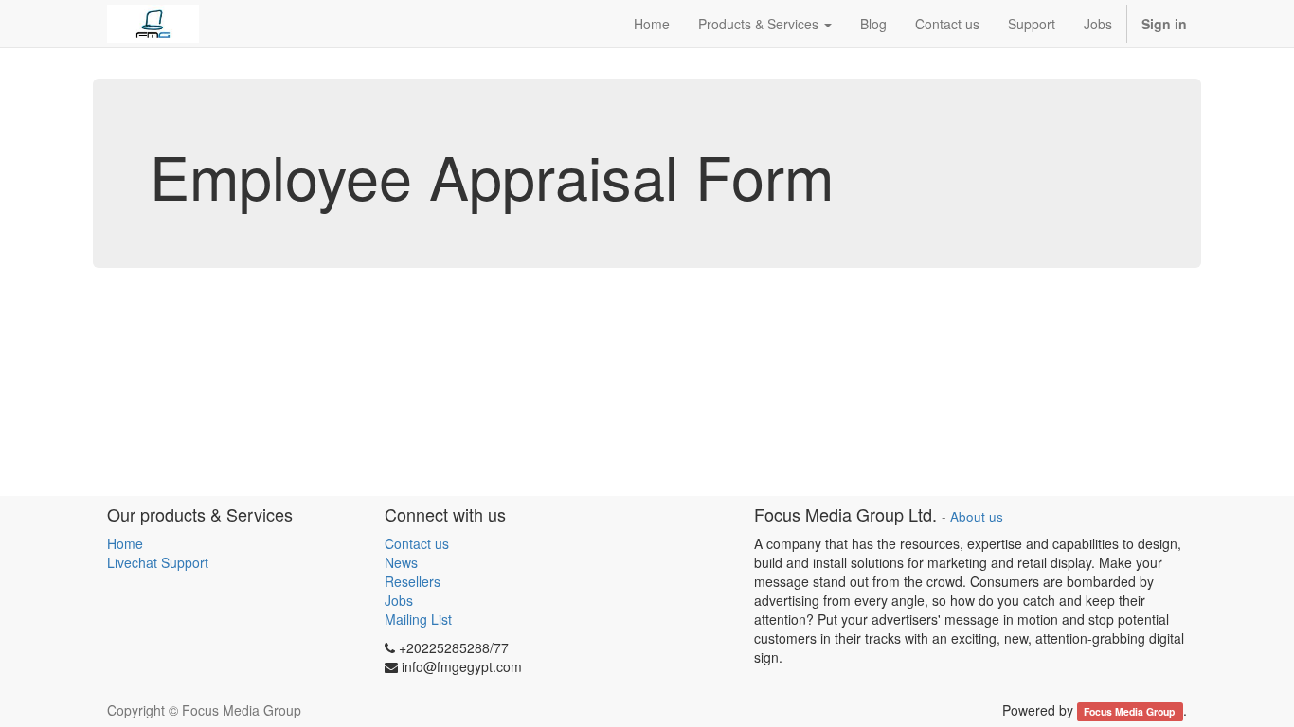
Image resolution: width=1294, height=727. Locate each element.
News (401, 562)
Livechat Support (157, 562)
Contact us (417, 543)
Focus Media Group (1130, 711)
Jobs (399, 600)
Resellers (412, 581)
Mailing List (418, 619)
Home (125, 543)
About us (976, 516)
